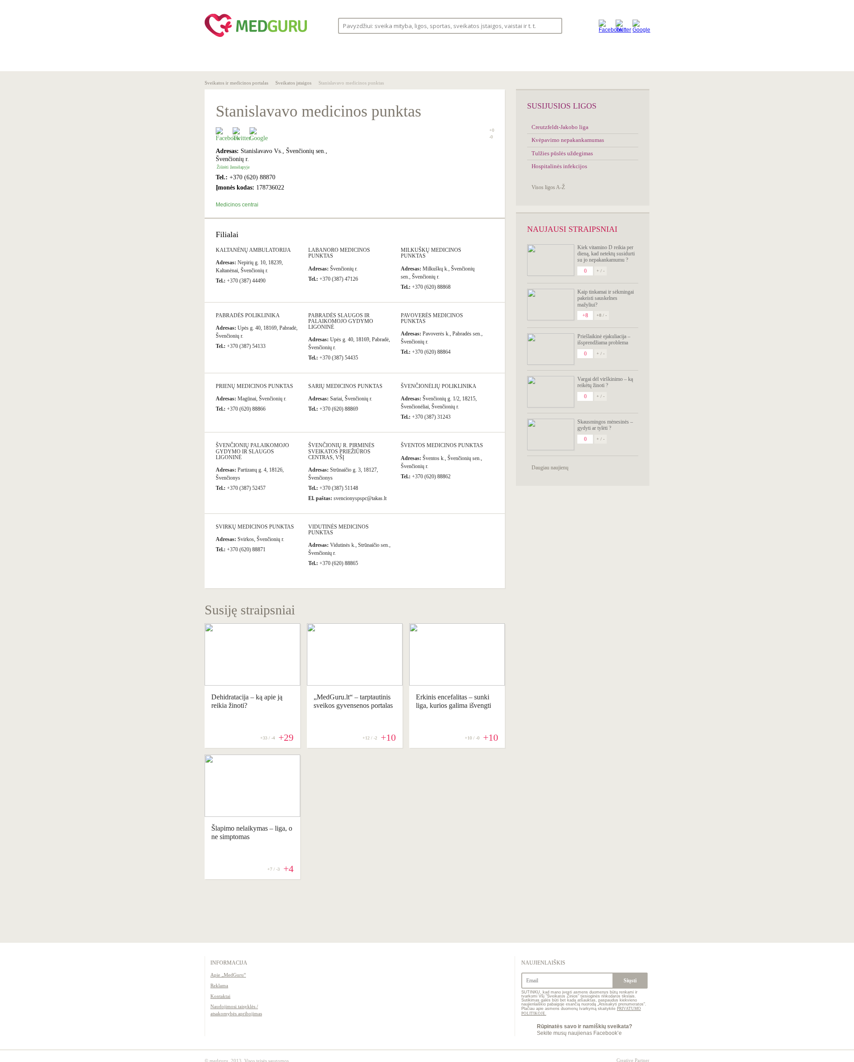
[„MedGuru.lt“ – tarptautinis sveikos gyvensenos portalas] (355, 683)
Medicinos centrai (237, 205)
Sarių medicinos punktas (345, 386)
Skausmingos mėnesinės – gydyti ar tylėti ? (605, 425)
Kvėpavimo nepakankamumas (568, 140)
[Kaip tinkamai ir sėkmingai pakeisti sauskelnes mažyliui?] (550, 304)
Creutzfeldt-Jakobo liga (560, 127)
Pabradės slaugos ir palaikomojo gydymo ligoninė (340, 321)
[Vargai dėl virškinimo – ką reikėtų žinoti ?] (550, 392)
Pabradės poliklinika (248, 315)
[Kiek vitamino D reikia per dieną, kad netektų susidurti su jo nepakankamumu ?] (550, 260)
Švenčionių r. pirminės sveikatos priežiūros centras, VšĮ (341, 451)
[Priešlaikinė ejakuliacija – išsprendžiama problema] (550, 349)
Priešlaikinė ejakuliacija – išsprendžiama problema (603, 339)
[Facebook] (605, 26)
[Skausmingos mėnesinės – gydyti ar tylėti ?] (550, 434)
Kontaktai (220, 996)
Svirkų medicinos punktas (255, 527)
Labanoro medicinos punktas (339, 253)
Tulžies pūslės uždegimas (562, 153)
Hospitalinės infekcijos (559, 166)
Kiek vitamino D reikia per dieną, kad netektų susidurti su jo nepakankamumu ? (606, 253)
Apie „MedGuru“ (228, 974)
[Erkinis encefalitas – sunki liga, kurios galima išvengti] (457, 683)
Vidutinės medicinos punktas (338, 530)
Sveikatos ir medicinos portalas (236, 82)
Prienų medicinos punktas (254, 386)
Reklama (219, 985)
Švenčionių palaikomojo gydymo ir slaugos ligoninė (252, 451)
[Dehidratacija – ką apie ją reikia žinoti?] (252, 683)
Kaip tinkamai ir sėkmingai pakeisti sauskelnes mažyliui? (605, 298)
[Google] (638, 26)
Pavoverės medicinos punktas (432, 318)
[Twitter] (622, 26)
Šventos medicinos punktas (442, 445)
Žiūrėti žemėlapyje (233, 167)
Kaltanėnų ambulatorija (253, 250)
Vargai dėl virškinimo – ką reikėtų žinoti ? (605, 382)
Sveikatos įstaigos (293, 82)
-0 (491, 137)
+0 (491, 130)
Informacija (228, 963)
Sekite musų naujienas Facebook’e (584, 1029)
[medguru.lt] (256, 37)
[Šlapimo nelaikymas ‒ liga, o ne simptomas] (252, 814)
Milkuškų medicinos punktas (431, 253)
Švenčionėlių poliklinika (438, 386)
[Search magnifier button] (552, 25)
